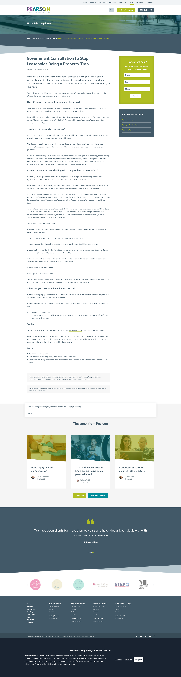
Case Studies (123, 2)
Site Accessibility (83, 636)
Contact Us (149, 2)
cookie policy (70, 664)
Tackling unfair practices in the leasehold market (59, 356)
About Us (93, 2)
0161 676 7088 (120, 616)
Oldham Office (55, 604)
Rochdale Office (78, 604)
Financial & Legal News (41, 39)
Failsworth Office (123, 604)
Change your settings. (74, 406)
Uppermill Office (100, 604)
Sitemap (92, 636)
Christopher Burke (75, 330)
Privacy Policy (46, 636)
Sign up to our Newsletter (97, 496)
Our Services (102, 2)
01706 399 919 (76, 618)
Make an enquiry (126, 10)
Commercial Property (129, 120)
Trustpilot (30, 413)
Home (85, 2)
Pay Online (139, 2)
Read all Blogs (80, 496)
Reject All (128, 659)
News (131, 2)
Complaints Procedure (59, 636)
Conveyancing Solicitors (130, 125)
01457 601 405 (98, 618)
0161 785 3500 (146, 10)
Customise (118, 659)
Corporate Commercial (129, 130)
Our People (112, 2)
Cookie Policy (72, 636)
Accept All (138, 659)
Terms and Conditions (34, 636)
